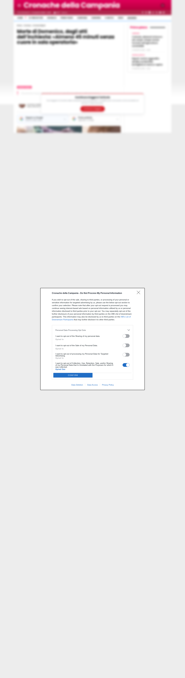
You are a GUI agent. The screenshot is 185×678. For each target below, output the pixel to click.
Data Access (92, 385)
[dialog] (92, 339)
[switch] (126, 336)
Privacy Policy (108, 385)
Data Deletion (77, 385)
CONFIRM (73, 375)
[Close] (139, 293)
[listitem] (92, 330)
